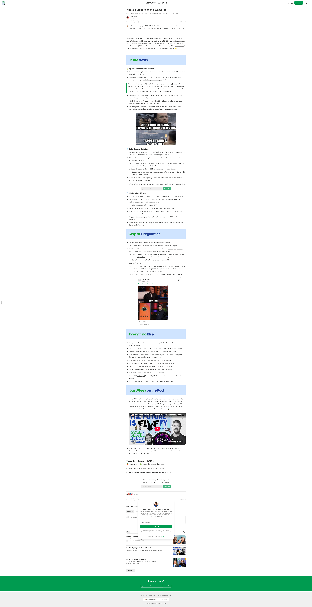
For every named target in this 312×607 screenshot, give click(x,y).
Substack (148, 603)
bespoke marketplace (156, 222)
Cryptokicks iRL (148, 381)
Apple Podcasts (134, 464)
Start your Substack (151, 599)
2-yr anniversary (154, 360)
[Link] (124, 68)
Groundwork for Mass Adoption (135, 539)
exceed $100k (165, 260)
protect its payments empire (152, 80)
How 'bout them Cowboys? (136, 559)
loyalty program (148, 348)
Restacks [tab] (137, 511)
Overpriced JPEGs (139, 540)
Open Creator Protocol (147, 199)
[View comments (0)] (134, 21)
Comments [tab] (130, 511)
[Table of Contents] (2, 303)
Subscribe (299, 3)
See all (130, 570)
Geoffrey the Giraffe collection (155, 366)
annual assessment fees (156, 254)
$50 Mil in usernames (142, 246)
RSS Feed (161, 464)
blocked (146, 72)
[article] (156, 540)
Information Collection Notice (155, 532)
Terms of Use (164, 530)
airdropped (141, 376)
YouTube (153, 464)
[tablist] (133, 511)
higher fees (141, 257)
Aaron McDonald (135, 399)
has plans (139, 242)
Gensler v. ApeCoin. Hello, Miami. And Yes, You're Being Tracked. (144, 550)
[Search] (288, 3)
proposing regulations (174, 249)
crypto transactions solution (155, 158)
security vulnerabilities (153, 357)
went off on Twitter (174, 95)
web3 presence (144, 363)
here (147, 453)
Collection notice (166, 595)
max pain (151, 214)
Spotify (144, 464)
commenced (146, 211)
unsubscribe (179, 46)
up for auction (160, 373)
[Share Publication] (292, 3)
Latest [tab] (132, 532)
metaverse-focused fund (167, 169)
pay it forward (160, 369)
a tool (160, 178)
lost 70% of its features (163, 101)
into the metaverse (167, 363)
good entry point (173, 172)
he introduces (147, 406)
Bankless (142, 41)
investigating (136, 271)
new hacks (174, 355)
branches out (140, 178)
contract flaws (134, 214)
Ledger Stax (165, 343)
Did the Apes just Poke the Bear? (138, 548)
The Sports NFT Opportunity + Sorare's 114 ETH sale (141, 561)
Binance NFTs (152, 205)
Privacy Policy (168, 532)
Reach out (166, 472)
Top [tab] (128, 532)
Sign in (307, 3)
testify (159, 269)
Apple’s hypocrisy (144, 109)
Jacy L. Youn (133, 16)
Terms (159, 595)
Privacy (154, 595)
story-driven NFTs (166, 351)
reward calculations (172, 211)
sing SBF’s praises (158, 274)
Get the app (164, 599)
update (144, 208)
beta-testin (140, 217)
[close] (171, 502)
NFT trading (146, 196)
